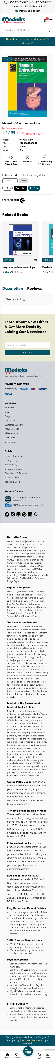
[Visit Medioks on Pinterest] (24, 514)
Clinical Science (36, 610)
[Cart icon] (35, 260)
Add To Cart (20, 188)
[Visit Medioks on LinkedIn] (30, 514)
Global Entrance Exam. (27, 616)
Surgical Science (15, 613)
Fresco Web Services (30, 1040)
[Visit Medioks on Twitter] (12, 514)
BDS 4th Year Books (16, 604)
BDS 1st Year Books (28, 598)
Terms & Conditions (14, 456)
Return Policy (11, 465)
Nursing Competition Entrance (22, 607)
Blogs (7, 416)
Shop (7, 412)
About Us (9, 408)
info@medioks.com (29, 11)
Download (12, 39)
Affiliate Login (11, 433)
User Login (10, 438)
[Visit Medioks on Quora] (36, 514)
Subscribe (27, 353)
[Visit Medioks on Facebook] (7, 514)
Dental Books (30, 613)
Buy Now (34, 188)
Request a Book (12, 482)
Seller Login (10, 442)
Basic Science (21, 610)
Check (23, 181)
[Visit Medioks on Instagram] (18, 514)
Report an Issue (12, 478)
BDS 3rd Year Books (33, 601)
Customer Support (14, 425)
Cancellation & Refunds (16, 473)
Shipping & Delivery (14, 469)
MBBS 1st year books (17, 592)
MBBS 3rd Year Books (24, 595)
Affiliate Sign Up (12, 429)
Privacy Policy (11, 460)
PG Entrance (33, 604)
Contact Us (10, 421)
